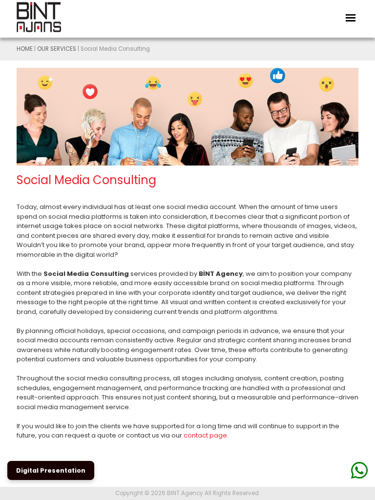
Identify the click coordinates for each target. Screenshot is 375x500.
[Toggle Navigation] (350, 17)
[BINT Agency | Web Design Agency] (48, 17)
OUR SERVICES (56, 49)
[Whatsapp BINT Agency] (359, 470)
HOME (25, 49)
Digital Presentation (50, 470)
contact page (205, 435)
